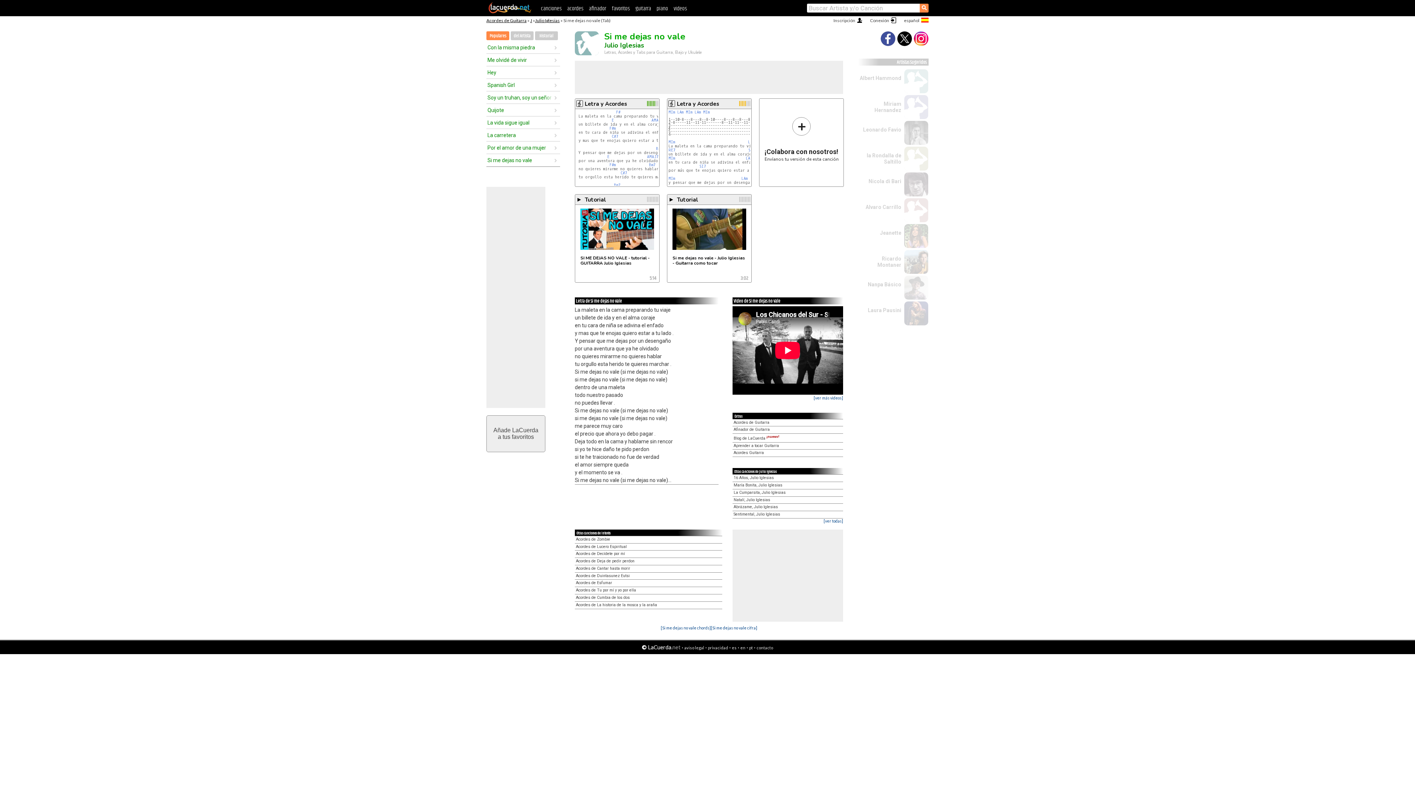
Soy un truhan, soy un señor (520, 98)
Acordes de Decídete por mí (600, 553)
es (734, 647)
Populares (498, 35)
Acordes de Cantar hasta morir (603, 568)
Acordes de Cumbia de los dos (603, 597)
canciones (551, 8)
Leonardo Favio (882, 130)
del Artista (522, 35)
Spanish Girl (501, 85)
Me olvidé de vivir (507, 60)
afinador (597, 8)
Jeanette (890, 233)
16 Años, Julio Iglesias (754, 477)
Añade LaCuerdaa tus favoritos (515, 433)
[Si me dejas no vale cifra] (734, 627)
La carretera (502, 135)
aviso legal (694, 647)
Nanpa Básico (884, 284)
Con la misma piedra (511, 47)
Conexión (879, 20)
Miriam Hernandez (887, 107)
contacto (765, 647)
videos (680, 8)
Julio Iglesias (547, 20)
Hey (492, 73)
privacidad (718, 647)
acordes (575, 8)
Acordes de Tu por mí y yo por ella (606, 590)
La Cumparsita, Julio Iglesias (760, 492)
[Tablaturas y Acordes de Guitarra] (510, 12)
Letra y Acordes (606, 104)
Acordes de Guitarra (506, 20)
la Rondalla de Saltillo (884, 159)
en (742, 647)
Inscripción (844, 20)
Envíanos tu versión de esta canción (802, 139)
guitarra (643, 8)
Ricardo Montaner (889, 262)
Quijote (496, 110)
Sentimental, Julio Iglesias (757, 514)
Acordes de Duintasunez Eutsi (603, 575)
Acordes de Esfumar (594, 582)
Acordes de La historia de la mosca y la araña (616, 605)
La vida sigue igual (509, 123)
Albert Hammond (880, 78)
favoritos (621, 8)
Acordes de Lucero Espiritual (601, 546)
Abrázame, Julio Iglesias (756, 507)
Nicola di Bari (885, 181)
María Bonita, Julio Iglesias (758, 485)
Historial (546, 35)
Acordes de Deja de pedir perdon (605, 561)
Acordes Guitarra (749, 452)
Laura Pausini (884, 310)
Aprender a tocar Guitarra (756, 445)
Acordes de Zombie (593, 539)
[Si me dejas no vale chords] (686, 627)
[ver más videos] (828, 397)
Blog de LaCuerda (756, 438)
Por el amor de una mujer (517, 148)
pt (751, 647)
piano (662, 8)
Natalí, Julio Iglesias (752, 500)
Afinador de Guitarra (752, 429)
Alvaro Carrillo (883, 207)
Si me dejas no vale (510, 160)
